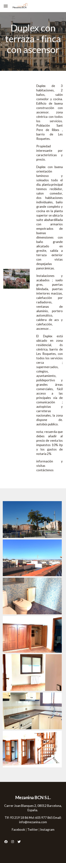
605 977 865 (44, 818)
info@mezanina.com (33, 822)
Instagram (47, 829)
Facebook (18, 829)
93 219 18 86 (19, 818)
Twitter (32, 829)
